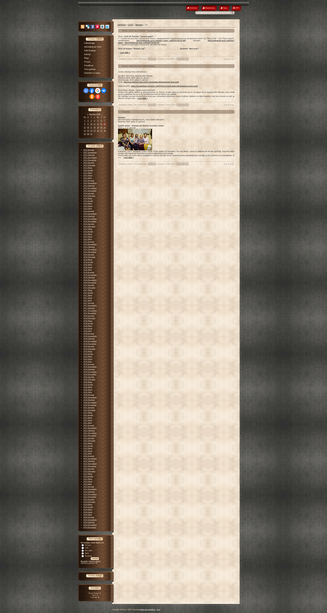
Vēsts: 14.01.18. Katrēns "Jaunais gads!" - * (143, 31)
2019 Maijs (87, 356)
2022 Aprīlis (88, 446)
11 (95, 124)
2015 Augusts (88, 242)
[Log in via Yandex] (97, 96)
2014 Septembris (90, 214)
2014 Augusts (88, 211)
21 (105, 127)
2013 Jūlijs (87, 178)
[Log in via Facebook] (91, 90)
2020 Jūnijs (87, 390)
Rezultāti (84, 561)
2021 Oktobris (89, 430)
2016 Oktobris (89, 277)
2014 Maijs (87, 203)
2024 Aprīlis (88, 507)
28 (105, 131)
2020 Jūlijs (87, 392)
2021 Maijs (87, 418)
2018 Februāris (89, 318)
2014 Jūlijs (87, 208)
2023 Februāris (89, 471)
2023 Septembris (90, 489)
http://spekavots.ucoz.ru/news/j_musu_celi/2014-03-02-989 (161, 40)
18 (95, 127)
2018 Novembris (90, 341)
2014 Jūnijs (87, 206)
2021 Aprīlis (88, 415)
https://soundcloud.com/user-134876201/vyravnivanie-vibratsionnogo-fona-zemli (164, 86)
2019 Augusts (88, 364)
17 (91, 127)
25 (95, 131)
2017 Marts (87, 290)
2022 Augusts (88, 456)
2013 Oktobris (89, 185)
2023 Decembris (89, 497)
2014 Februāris (89, 196)
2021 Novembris (90, 433)
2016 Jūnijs (87, 267)
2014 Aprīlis (88, 201)
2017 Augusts (88, 303)
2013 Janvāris (88, 163)
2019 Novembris (90, 372)
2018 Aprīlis (88, 323)
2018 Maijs (87, 326)
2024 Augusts (88, 517)
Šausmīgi (88, 556)
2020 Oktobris (89, 400)
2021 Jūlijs (87, 423)
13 (101, 124)
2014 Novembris (90, 219)
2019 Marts (87, 351)
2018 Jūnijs (87, 328)
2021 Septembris (90, 428)
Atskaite (126, 112)
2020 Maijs (87, 387)
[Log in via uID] (86, 90)
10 (91, 124)
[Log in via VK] (103, 90)
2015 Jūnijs (87, 237)
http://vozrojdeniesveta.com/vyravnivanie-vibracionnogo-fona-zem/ (151, 82)
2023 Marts (87, 474)
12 (98, 124)
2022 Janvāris (88, 438)
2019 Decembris (89, 374)
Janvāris (139, 25)
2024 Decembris (89, 527)
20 (101, 127)
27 (101, 131)
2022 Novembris (90, 464)
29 (85, 134)
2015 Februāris (89, 226)
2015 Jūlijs (87, 239)
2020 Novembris (90, 402)
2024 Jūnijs (87, 512)
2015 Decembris (89, 252)
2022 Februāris (89, 441)
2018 (130, 25)
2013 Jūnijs (87, 175)
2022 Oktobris (89, 461)
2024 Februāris (89, 502)
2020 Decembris (89, 405)
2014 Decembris (89, 221)
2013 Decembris (89, 191)
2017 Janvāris (88, 285)
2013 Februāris (89, 165)
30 (88, 134)
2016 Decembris (89, 282)
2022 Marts (87, 443)
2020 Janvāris (88, 377)
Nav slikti (88, 550)
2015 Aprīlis (88, 231)
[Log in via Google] (97, 90)
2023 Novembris (90, 494)
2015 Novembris (90, 249)
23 (88, 131)
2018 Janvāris (88, 316)
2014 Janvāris (88, 193)
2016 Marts (87, 259)
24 (91, 131)
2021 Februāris (89, 410)
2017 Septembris (90, 305)
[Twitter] (107, 27)
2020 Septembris (90, 397)
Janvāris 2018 (94, 114)
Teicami (88, 545)
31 (91, 134)
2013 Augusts (88, 180)
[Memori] (97, 27)
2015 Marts (87, 229)
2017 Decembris (89, 313)
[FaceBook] (92, 27)
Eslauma (151, 59)
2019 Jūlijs (87, 361)
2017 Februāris (89, 288)
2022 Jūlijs (87, 453)
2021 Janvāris (88, 407)
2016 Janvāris (88, 254)
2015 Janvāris (88, 224)
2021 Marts (87, 413)
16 (88, 127)
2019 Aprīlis (88, 354)
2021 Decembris (89, 435)
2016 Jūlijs (87, 270)
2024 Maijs (87, 509)
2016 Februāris (89, 257)
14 (105, 124)
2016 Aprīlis (88, 262)
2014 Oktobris (89, 216)
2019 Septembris (90, 367)
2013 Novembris (90, 188)
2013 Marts (87, 168)
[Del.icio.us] (87, 27)
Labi (86, 548)
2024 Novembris (90, 525)
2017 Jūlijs (87, 300)
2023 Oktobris (89, 492)
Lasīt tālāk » (125, 53)
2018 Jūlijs (87, 331)
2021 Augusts (88, 425)
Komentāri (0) (182, 59)
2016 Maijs (87, 265)
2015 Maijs (87, 234)
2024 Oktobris (89, 522)
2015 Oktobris (89, 247)
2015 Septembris (90, 244)
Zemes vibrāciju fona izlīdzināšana (138, 66)
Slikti (87, 553)
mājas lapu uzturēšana (147, 609)
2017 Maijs (87, 295)
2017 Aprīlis (88, 293)
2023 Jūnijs (87, 481)
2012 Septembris (90, 152)
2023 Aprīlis (88, 476)
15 (85, 127)
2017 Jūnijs (87, 298)
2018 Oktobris (89, 339)
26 (98, 131)
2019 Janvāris (88, 346)
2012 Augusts (88, 150)
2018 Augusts (88, 333)
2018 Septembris (90, 336)
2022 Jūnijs (87, 451)
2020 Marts (87, 382)
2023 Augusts (88, 486)
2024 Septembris (90, 520)
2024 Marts (87, 504)
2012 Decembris (89, 160)
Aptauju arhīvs (94, 561)
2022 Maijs (87, 448)
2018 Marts (87, 321)
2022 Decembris (89, 466)
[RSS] (82, 27)
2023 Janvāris (88, 469)
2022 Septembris (90, 458)
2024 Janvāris (88, 499)
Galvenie (122, 25)
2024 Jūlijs (87, 515)
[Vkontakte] (102, 27)
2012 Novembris (90, 157)
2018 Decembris (89, 344)
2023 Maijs (87, 479)
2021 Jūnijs (87, 420)
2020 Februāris (89, 379)
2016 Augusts (88, 272)
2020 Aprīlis (88, 384)
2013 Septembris (90, 183)
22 (85, 131)
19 (98, 127)
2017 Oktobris (89, 308)
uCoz (158, 609)
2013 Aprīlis (88, 170)
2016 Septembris (90, 275)
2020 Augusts (88, 395)
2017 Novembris (90, 310)
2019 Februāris (89, 349)
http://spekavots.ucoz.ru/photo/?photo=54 (142, 42)
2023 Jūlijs (87, 484)
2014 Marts (87, 198)
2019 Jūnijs (87, 359)
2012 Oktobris (89, 155)
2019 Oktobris (89, 369)
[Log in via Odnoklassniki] (92, 96)
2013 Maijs (87, 173)
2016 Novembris (90, 280)
